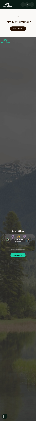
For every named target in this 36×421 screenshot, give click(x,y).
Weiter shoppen (18, 28)
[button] (27, 4)
